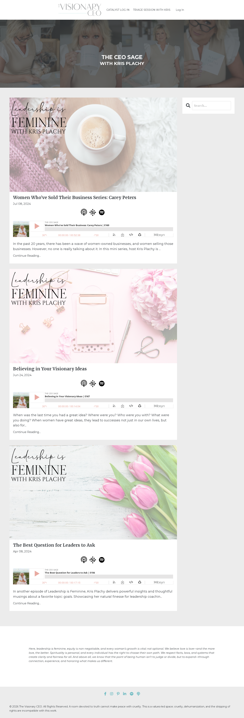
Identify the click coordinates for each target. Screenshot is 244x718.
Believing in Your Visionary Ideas (50, 369)
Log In (180, 9)
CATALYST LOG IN (118, 9)
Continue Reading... (27, 255)
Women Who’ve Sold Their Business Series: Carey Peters (74, 197)
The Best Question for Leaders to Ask (54, 545)
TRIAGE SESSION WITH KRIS (151, 9)
